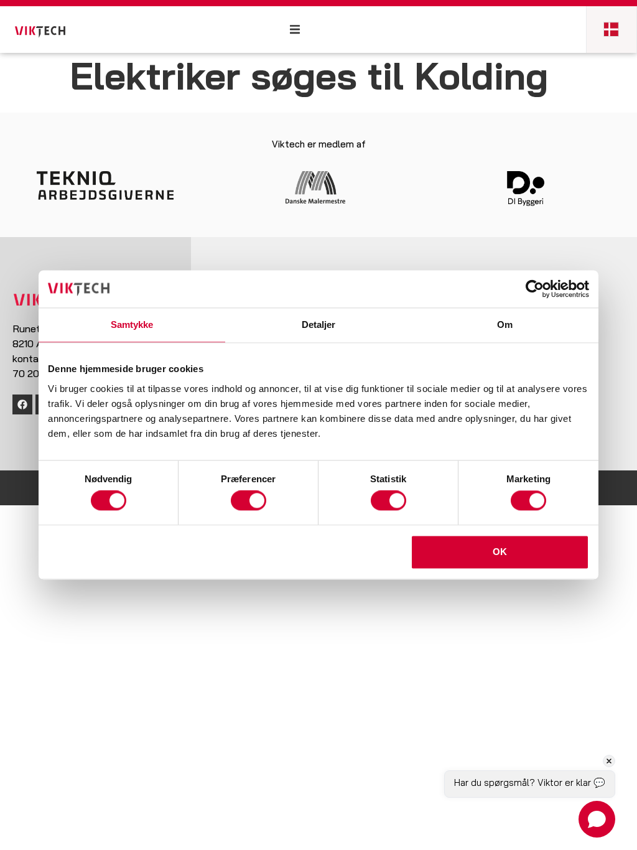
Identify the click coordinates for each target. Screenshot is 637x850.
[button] (297, 30)
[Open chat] (597, 819)
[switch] (248, 501)
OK (500, 551)
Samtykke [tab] (132, 324)
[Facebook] (22, 404)
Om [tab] (505, 324)
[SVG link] (40, 32)
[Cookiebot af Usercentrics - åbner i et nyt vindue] (534, 288)
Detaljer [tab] (319, 324)
